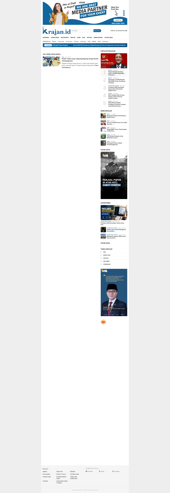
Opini (108, 114)
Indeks (45, 471)
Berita (110, 70)
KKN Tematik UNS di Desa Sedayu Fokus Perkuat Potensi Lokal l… (116, 96)
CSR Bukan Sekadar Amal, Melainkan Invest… (115, 136)
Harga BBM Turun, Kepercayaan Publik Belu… (117, 130)
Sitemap (45, 481)
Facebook (90, 471)
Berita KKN (106, 255)
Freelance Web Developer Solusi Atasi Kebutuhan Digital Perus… (116, 89)
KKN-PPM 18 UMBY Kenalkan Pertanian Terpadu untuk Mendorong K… (117, 104)
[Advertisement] (114, 393)
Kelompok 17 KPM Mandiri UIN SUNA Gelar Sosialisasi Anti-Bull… (116, 81)
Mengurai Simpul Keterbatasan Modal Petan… (116, 116)
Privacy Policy (61, 474)
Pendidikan (106, 264)
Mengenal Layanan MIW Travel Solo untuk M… (116, 237)
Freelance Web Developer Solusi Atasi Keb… (112, 223)
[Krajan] (57, 30)
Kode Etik (59, 471)
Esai (63, 57)
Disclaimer (46, 474)
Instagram (116, 471)
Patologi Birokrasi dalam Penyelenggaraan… (114, 143)
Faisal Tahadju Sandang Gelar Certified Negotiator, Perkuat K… (116, 73)
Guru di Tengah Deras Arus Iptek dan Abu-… (117, 123)
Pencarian (97, 30)
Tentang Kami (74, 474)
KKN (104, 252)
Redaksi (72, 471)
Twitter (102, 471)
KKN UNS (105, 258)
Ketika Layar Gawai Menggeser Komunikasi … (116, 230)
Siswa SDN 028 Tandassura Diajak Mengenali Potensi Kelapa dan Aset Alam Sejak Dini (83, 45)
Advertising (111, 85)
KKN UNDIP (106, 261)
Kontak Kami (47, 476)
